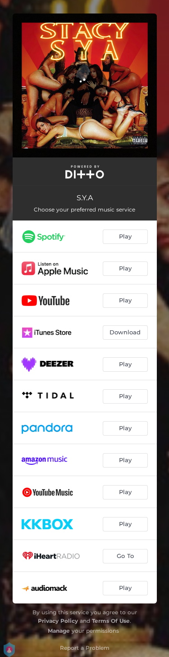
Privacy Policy (58, 620)
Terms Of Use (111, 620)
